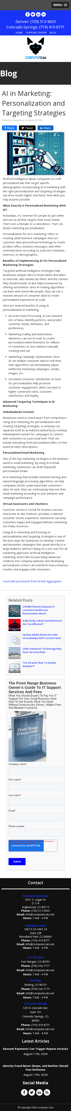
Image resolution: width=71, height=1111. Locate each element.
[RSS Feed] (43, 14)
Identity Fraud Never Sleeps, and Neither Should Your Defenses (35, 1067)
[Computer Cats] (35, 48)
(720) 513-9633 (40, 910)
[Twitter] (33, 14)
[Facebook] (27, 14)
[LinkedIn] (38, 14)
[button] (60, 5)
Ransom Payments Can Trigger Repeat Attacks (35, 1049)
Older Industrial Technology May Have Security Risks (42, 650)
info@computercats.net (40, 914)
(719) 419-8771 (40, 940)
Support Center (36, 32)
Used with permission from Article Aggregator (32, 581)
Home (19, 32)
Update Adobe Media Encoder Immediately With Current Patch (42, 636)
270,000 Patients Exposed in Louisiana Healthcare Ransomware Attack (39, 610)
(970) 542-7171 (40, 966)
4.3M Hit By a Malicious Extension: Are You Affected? (42, 622)
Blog (53, 32)
